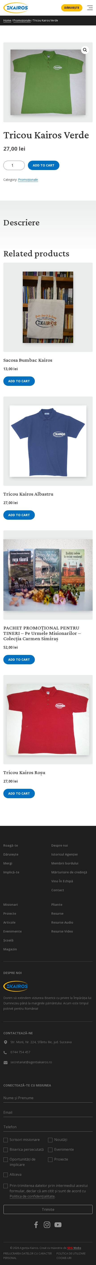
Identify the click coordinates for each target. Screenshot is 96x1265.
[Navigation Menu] (90, 7)
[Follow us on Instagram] (47, 1224)
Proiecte (9, 913)
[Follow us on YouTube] (58, 1224)
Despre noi (59, 845)
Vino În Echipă (62, 881)
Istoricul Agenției (64, 854)
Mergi (7, 863)
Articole (9, 922)
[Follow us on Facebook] (36, 1224)
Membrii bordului (64, 863)
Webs (74, 1248)
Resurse (57, 913)
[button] (85, 50)
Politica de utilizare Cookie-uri (71, 1256)
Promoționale (22, 20)
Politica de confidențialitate (32, 1196)
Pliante (56, 904)
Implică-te (11, 872)
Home (7, 20)
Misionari (10, 904)
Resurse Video (62, 931)
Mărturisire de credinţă (69, 872)
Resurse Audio (62, 922)
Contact (57, 890)
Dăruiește (71, 8)
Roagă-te (10, 845)
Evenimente (12, 931)
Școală (8, 940)
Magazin (10, 949)
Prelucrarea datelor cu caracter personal (27, 1256)
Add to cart (43, 165)
